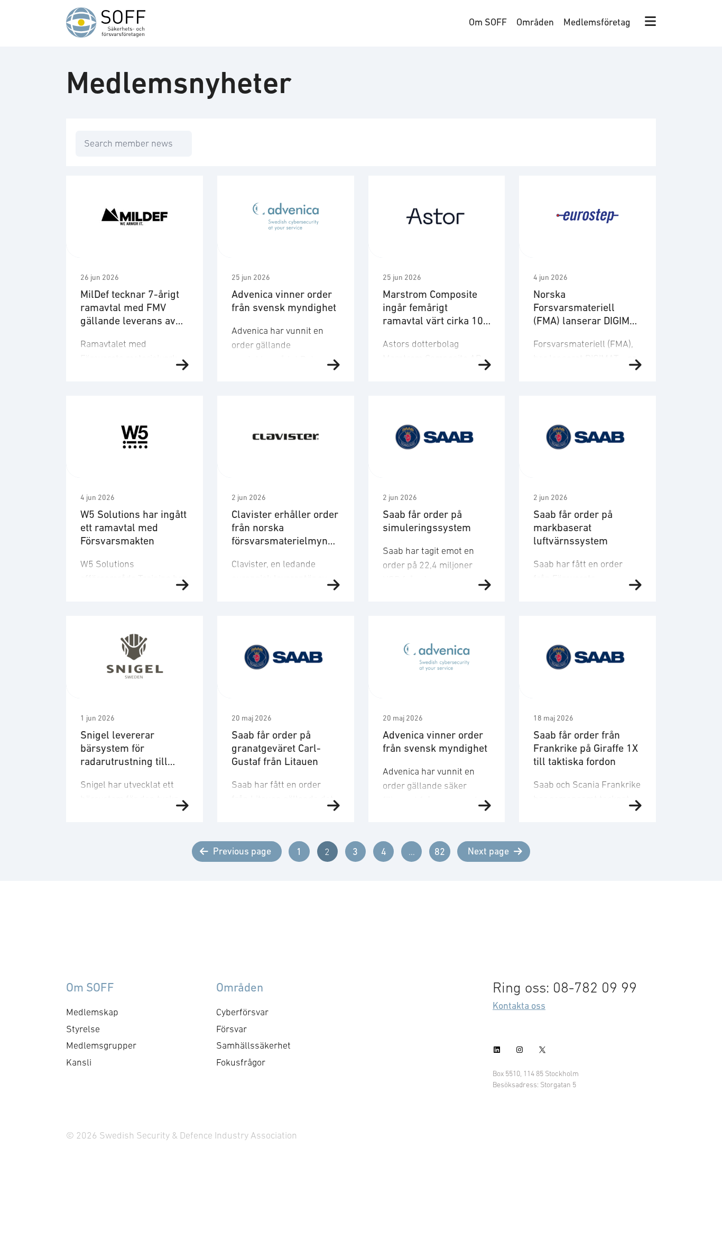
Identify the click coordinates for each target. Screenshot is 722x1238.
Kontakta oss (519, 1005)
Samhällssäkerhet (253, 1045)
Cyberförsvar (242, 1012)
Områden (535, 22)
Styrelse (83, 1029)
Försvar (231, 1029)
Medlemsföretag (597, 22)
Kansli (78, 1062)
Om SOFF (488, 22)
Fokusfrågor (240, 1062)
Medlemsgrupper (101, 1045)
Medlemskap (92, 1012)
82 (439, 851)
